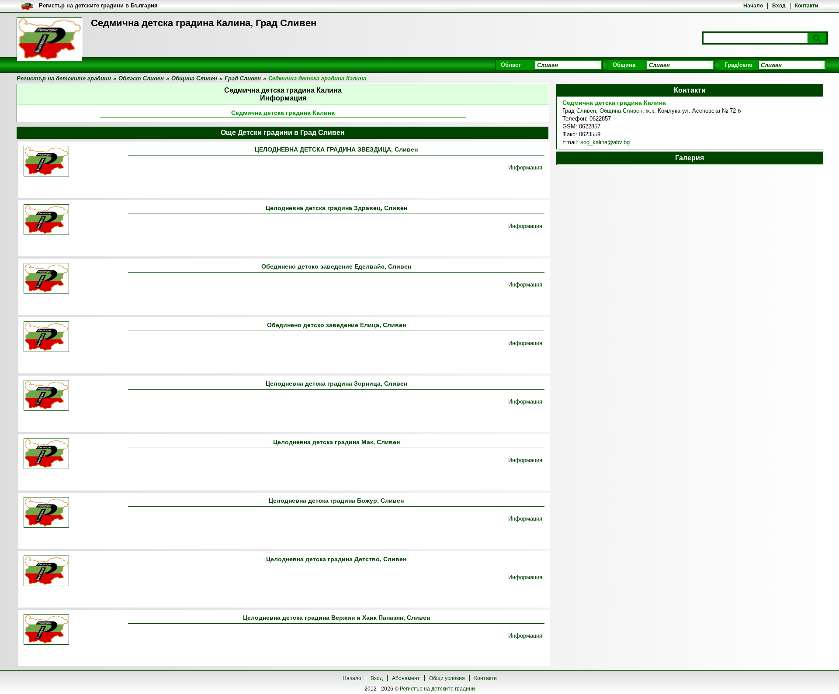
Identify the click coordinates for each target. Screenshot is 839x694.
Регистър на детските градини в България (98, 5)
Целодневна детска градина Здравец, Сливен (336, 207)
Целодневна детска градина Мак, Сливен (336, 441)
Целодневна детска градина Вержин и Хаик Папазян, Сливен (336, 617)
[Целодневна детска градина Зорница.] (46, 396)
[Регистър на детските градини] (49, 39)
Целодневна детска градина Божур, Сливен (336, 500)
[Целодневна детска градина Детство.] (46, 571)
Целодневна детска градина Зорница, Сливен (336, 383)
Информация (525, 167)
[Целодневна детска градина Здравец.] (46, 220)
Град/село (738, 65)
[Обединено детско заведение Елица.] (46, 337)
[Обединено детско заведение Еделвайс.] (46, 279)
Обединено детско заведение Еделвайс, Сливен (336, 266)
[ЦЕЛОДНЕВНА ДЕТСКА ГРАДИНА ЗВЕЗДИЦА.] (46, 162)
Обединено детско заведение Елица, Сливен (336, 324)
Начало (753, 6)
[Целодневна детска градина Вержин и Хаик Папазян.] (46, 630)
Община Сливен (621, 110)
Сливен (586, 110)
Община (624, 65)
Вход (779, 6)
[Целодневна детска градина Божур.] (46, 513)
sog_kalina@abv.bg (605, 142)
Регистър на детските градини (437, 689)
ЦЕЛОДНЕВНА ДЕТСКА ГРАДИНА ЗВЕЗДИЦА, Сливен (336, 149)
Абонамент (406, 678)
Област (511, 65)
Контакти (806, 6)
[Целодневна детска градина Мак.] (46, 454)
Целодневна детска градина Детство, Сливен (336, 559)
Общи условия (447, 678)
